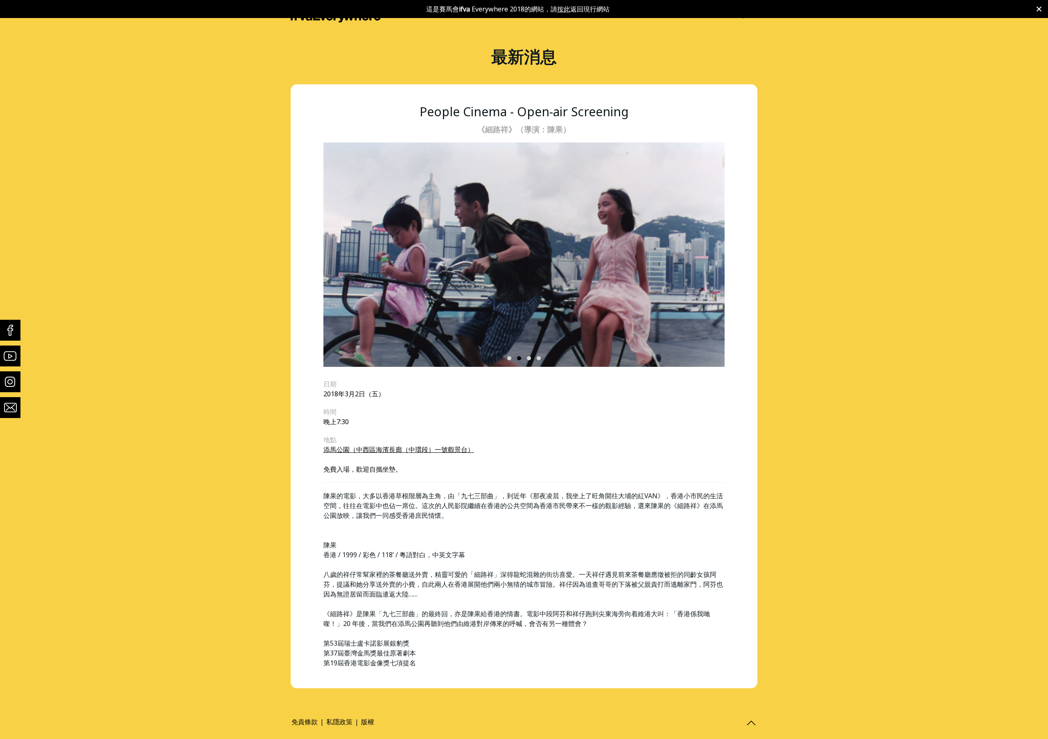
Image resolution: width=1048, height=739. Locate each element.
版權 (367, 721)
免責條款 (304, 721)
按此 (563, 9)
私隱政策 (339, 721)
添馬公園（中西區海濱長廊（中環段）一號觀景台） (398, 449)
